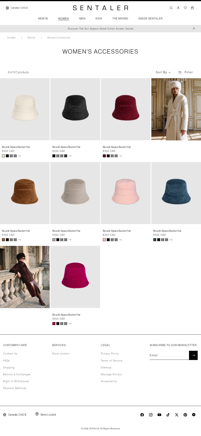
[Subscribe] (193, 355)
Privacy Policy (110, 353)
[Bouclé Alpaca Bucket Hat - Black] (7, 155)
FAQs (6, 360)
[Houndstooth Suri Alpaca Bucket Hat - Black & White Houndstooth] (11, 155)
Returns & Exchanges (17, 374)
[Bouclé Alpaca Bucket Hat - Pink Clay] (104, 239)
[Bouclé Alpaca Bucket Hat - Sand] (53, 239)
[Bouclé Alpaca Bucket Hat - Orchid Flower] (53, 323)
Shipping (9, 367)
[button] (43, 19)
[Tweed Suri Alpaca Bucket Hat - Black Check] (65, 155)
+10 (19, 156)
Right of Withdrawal (16, 381)
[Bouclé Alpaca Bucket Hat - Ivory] (3, 155)
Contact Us (10, 353)
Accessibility (109, 381)
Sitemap (106, 367)
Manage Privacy (111, 374)
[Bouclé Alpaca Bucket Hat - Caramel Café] (3, 239)
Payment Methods (14, 388)
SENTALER (94, 429)
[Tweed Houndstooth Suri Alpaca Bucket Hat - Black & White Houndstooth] (15, 155)
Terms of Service (111, 360)
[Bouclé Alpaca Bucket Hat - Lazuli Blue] (154, 239)
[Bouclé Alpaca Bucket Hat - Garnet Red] (104, 155)
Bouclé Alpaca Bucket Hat (16, 146)
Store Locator (61, 353)
